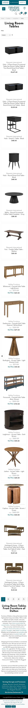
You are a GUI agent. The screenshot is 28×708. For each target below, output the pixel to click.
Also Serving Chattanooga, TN (14, 692)
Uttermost (5, 628)
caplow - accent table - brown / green (14, 509)
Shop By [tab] (2, 356)
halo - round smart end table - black (14, 176)
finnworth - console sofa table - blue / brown (14, 398)
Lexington (9, 630)
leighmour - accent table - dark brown (14, 435)
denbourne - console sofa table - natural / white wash (14, 324)
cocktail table (19, 634)
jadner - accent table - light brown (14, 472)
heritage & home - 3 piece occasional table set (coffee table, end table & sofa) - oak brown (14, 548)
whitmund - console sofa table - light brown (14, 287)
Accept (8, 706)
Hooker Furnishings (20, 630)
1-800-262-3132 (14, 2)
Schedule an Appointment (6, 2)
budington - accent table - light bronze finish (14, 361)
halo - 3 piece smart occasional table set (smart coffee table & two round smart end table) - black (14, 67)
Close (13, 706)
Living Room (16, 18)
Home (2, 18)
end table (21, 632)
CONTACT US (22, 2)
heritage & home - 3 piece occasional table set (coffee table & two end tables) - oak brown (14, 585)
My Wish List (21, 12)
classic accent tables (18, 623)
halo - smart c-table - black (14, 138)
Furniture (8, 18)
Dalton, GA (5, 649)
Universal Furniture (14, 628)
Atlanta (5, 684)
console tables (5, 625)
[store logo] (14, 9)
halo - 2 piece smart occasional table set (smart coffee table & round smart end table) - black (14, 103)
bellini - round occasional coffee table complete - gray (14, 213)
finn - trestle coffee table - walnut (14, 250)
